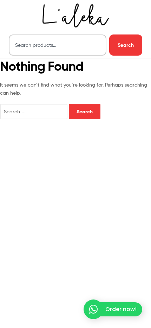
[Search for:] (34, 111)
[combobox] (57, 45)
